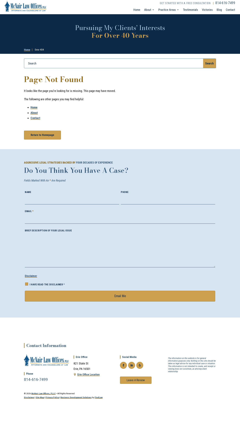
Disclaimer (31, 275)
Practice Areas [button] (167, 9)
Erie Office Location (88, 374)
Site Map (40, 397)
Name (28, 192)
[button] (235, 399)
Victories (207, 9)
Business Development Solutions (76, 397)
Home (136, 9)
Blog (219, 9)
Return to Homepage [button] (42, 135)
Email (29, 211)
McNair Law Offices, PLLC (43, 393)
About (147, 9)
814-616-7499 (225, 3)
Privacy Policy (52, 397)
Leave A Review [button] (136, 380)
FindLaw (99, 397)
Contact (230, 9)
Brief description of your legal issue (48, 230)
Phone (125, 192)
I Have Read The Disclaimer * (47, 284)
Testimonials (190, 9)
